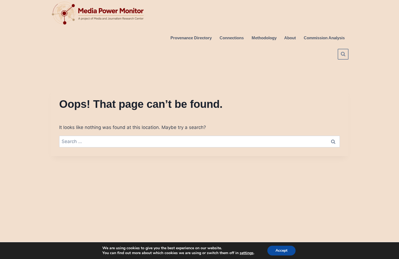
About (290, 37)
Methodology (264, 37)
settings (247, 253)
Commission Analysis (324, 37)
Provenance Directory (191, 37)
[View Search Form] (343, 54)
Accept (281, 250)
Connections (232, 37)
